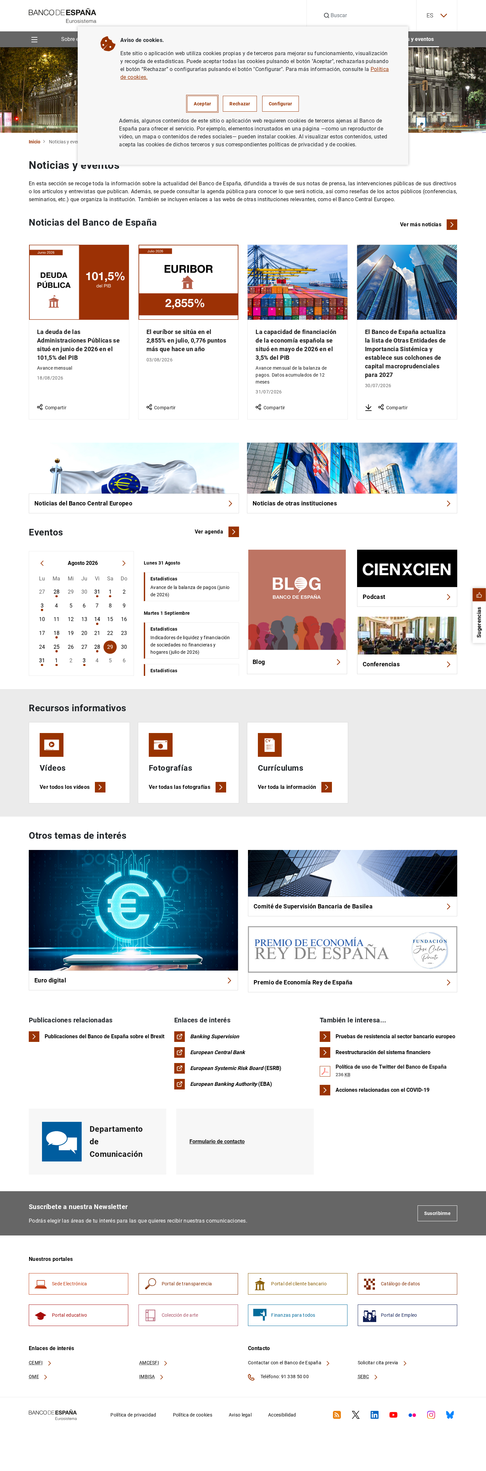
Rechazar (239, 103)
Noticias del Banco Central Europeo (83, 503)
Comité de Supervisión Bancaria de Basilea (313, 906)
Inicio (34, 141)
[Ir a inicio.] (63, 15)
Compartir (55, 407)
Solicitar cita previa (378, 1362)
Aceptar (202, 103)
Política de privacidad (133, 1414)
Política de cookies (192, 1414)
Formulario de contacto (217, 1141)
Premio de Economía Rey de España (303, 982)
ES (430, 15)
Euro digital (50, 980)
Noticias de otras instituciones (295, 503)
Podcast (374, 596)
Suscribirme (437, 1213)
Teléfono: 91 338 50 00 (284, 1376)
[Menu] (34, 39)
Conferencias (381, 664)
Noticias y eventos (412, 39)
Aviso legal (240, 1414)
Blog (259, 661)
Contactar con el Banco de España (285, 1362)
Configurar (280, 103)
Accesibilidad (282, 1414)
